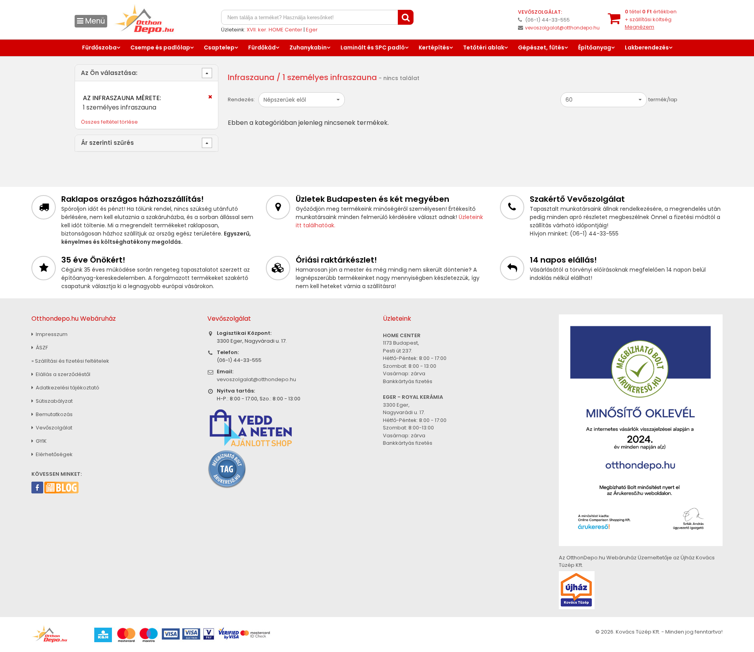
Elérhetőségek (54, 454)
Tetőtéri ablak (483, 47)
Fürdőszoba (99, 47)
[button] (301, 99)
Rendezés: (241, 99)
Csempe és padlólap (160, 47)
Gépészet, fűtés (541, 47)
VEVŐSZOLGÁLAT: (540, 12)
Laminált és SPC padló (372, 47)
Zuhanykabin (308, 47)
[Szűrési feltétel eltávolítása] (205, 99)
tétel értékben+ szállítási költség (651, 19)
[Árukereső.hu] (227, 469)
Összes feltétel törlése (109, 122)
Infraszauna (251, 77)
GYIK (41, 441)
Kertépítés (434, 47)
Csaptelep (219, 47)
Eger (312, 29)
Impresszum (51, 334)
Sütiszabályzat (54, 401)
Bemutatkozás (54, 414)
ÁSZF (41, 347)
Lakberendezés (647, 47)
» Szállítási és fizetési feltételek (70, 361)
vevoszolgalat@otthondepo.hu (562, 27)
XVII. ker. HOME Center (274, 29)
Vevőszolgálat (53, 427)
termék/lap (662, 99)
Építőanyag (594, 47)
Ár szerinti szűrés (107, 143)
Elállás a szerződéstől (62, 374)
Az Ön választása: (109, 73)
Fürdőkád (262, 47)
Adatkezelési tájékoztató (67, 387)
